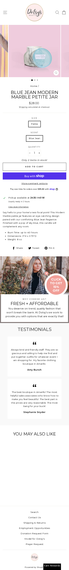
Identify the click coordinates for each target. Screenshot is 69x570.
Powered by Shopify (34, 567)
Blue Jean (34, 138)
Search (34, 512)
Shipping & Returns (34, 522)
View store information (18, 207)
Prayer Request (34, 544)
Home (33, 86)
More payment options (35, 183)
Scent (34, 133)
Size (34, 118)
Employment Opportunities (34, 528)
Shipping (23, 107)
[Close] (46, 273)
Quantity (34, 147)
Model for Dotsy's (34, 538)
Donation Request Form (34, 533)
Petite (34, 124)
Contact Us (34, 517)
